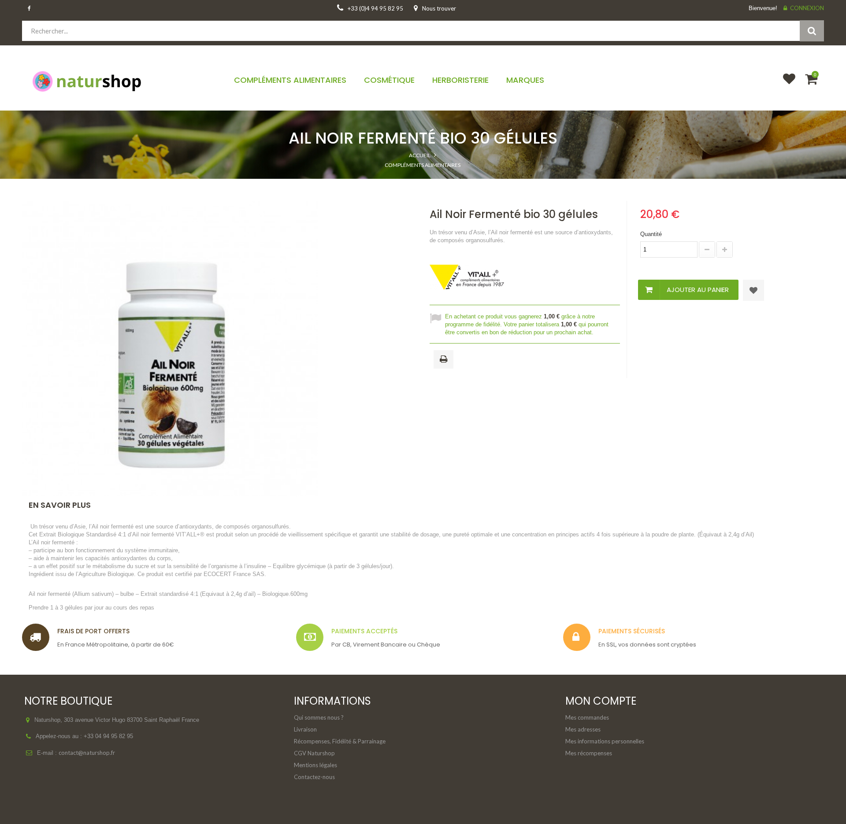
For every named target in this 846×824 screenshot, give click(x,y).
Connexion (807, 7)
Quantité (651, 234)
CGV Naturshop (314, 753)
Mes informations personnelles (604, 741)
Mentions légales (315, 765)
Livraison (305, 729)
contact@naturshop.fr (87, 752)
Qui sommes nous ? (319, 717)
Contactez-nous (314, 776)
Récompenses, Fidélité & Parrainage (340, 741)
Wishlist (785, 84)
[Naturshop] (117, 80)
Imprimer (445, 360)
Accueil (419, 155)
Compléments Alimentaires (422, 165)
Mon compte (600, 701)
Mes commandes (587, 717)
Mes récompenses (588, 753)
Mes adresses (583, 729)
